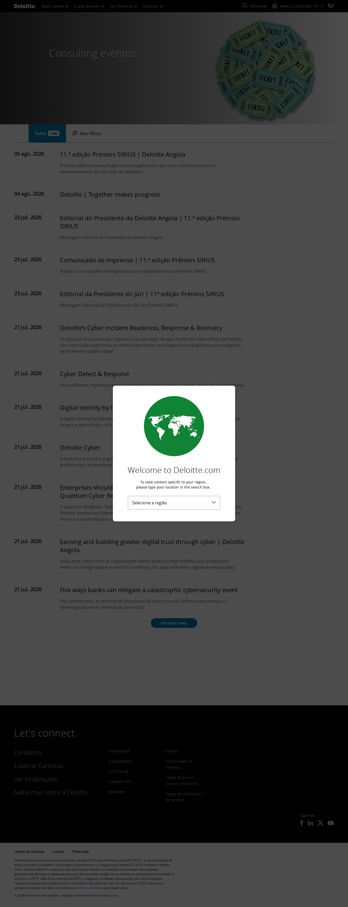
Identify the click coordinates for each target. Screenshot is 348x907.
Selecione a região (149, 503)
